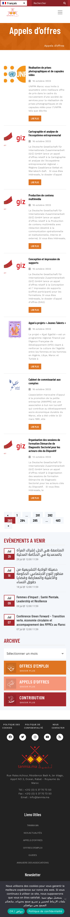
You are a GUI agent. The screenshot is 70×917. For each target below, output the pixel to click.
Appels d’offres (32, 840)
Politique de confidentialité (33, 726)
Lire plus (35, 118)
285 (36, 519)
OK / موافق (16, 911)
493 (59, 519)
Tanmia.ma (32, 825)
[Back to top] (53, 905)
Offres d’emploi (32, 848)
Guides (33, 855)
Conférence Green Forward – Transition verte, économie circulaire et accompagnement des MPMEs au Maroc (41, 620)
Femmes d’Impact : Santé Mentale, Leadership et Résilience (38, 599)
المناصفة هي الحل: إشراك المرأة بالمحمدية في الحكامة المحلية (40, 552)
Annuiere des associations (33, 863)
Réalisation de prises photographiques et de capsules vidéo (46, 71)
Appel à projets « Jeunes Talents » (47, 323)
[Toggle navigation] (60, 12)
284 (23, 519)
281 (39, 514)
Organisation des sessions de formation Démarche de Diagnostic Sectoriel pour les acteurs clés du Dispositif (44, 445)
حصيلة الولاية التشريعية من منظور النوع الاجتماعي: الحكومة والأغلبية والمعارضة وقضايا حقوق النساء (40, 575)
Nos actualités (33, 833)
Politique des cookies (11, 726)
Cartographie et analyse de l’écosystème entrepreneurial (45, 133)
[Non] (65, 899)
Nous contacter (58, 726)
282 (51, 514)
